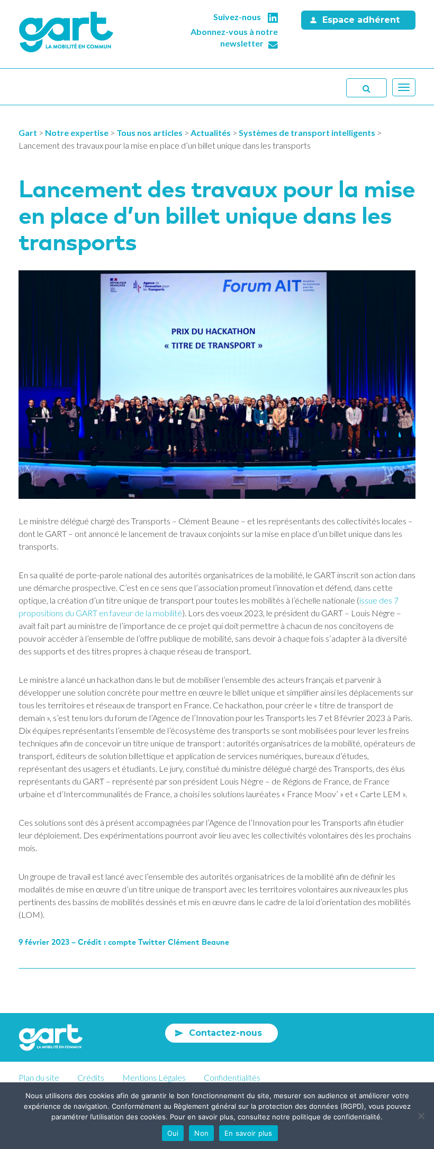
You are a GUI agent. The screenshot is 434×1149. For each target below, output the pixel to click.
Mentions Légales (154, 1077)
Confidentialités (232, 1077)
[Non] (420, 1115)
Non (201, 1133)
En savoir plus (248, 1133)
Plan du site (39, 1077)
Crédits (90, 1077)
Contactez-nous (225, 1033)
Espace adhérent (361, 20)
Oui (173, 1133)
